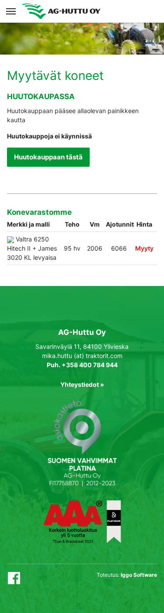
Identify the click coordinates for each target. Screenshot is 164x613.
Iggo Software (139, 575)
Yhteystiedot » (82, 384)
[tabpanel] (82, 27)
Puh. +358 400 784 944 (82, 364)
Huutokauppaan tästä (48, 157)
